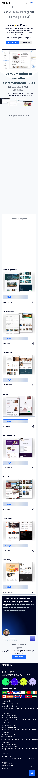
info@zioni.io (5, 670)
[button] (31, 3)
